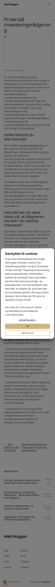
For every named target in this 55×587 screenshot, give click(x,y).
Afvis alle (28, 333)
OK (27, 326)
